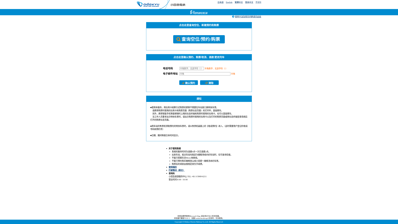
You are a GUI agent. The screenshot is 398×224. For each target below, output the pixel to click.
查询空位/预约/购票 (201, 39)
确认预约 (190, 83)
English (229, 2)
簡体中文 (249, 2)
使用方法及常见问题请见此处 (248, 17)
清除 (210, 83)
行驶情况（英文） (177, 170)
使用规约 (173, 167)
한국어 (258, 2)
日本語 (221, 2)
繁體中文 (239, 2)
